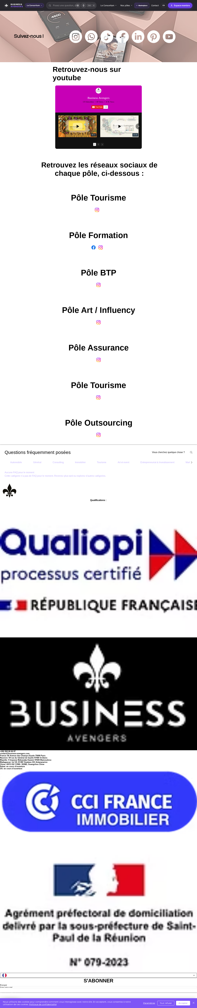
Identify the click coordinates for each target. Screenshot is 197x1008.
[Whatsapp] (91, 36)
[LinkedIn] (138, 36)
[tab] (16, 462)
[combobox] (71, 5)
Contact (155, 5)
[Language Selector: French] (98, 975)
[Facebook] (122, 36)
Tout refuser (166, 1003)
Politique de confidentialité (43, 1004)
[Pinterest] (153, 36)
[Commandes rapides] (77, 5)
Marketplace (142, 5)
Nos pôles (125, 5)
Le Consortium (107, 5)
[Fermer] (193, 1003)
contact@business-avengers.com (15, 753)
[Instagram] (75, 36)
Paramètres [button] (149, 1003)
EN (164, 5)
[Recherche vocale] (83, 5)
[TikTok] (107, 36)
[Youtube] (169, 36)
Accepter (183, 1003)
